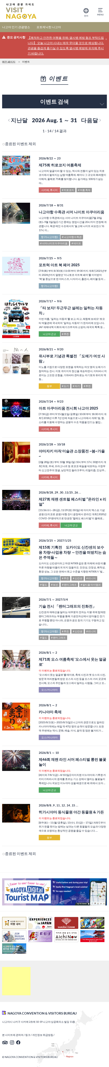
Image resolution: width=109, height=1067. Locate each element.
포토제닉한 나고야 (48, 27)
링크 (27, 1034)
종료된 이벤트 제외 (20, 144)
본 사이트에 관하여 (12, 1034)
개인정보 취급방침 (42, 1034)
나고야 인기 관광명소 (16, 27)
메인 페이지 (8, 61)
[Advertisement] (16, 981)
